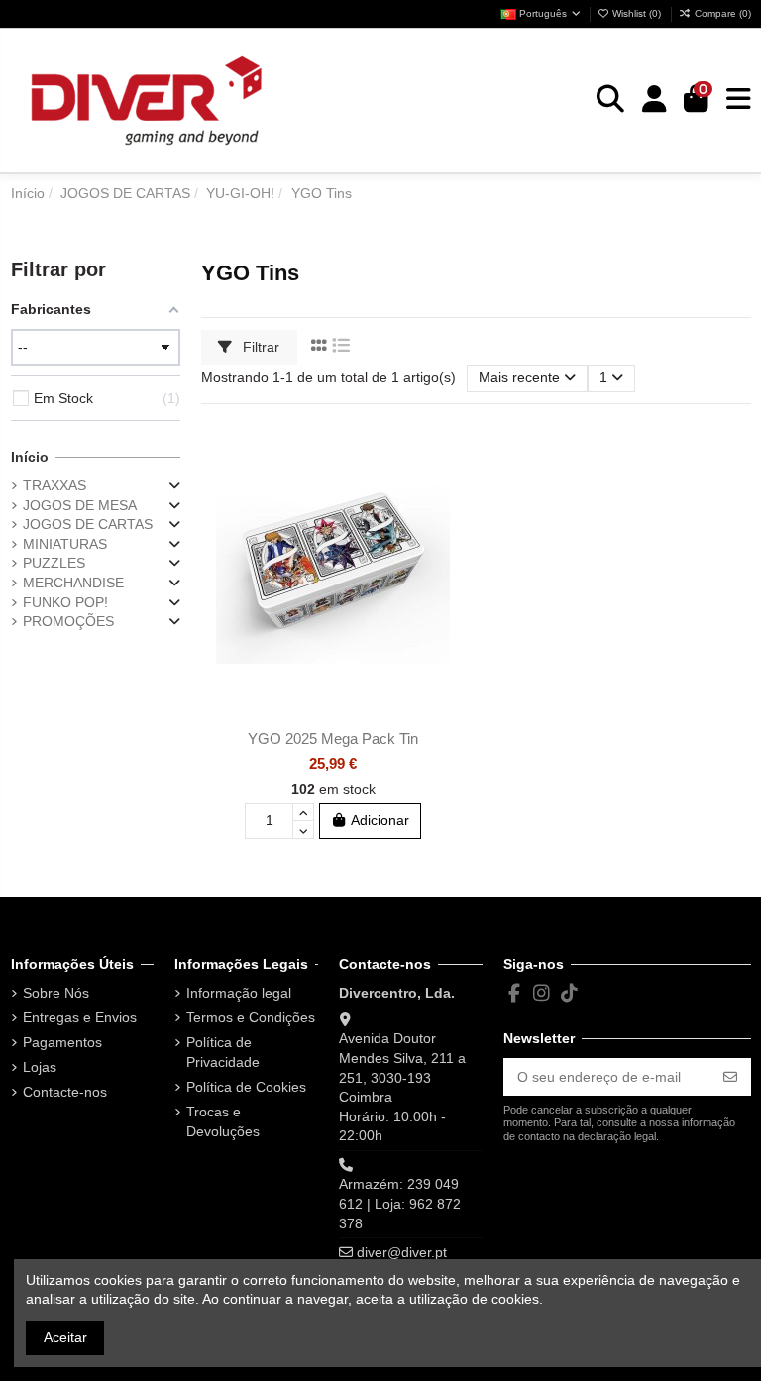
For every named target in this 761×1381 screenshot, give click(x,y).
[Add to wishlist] (450, 448)
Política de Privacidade (223, 1052)
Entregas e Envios (80, 1017)
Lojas (39, 1067)
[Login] (654, 100)
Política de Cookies (246, 1087)
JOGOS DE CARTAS (88, 524)
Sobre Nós (56, 993)
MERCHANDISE (73, 582)
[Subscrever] (730, 1077)
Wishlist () (636, 13)
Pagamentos (62, 1042)
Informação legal (238, 993)
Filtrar (259, 347)
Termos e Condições (250, 1017)
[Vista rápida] (450, 517)
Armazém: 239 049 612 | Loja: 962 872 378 (400, 1203)
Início (30, 457)
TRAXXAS (54, 485)
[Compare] (450, 482)
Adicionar (380, 820)
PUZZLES (54, 563)
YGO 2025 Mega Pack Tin (333, 738)
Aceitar (65, 1337)
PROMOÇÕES (68, 621)
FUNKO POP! (65, 602)
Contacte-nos (65, 1092)
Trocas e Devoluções (223, 1121)
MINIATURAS (65, 544)
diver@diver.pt (402, 1252)
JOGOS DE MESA (80, 505)
